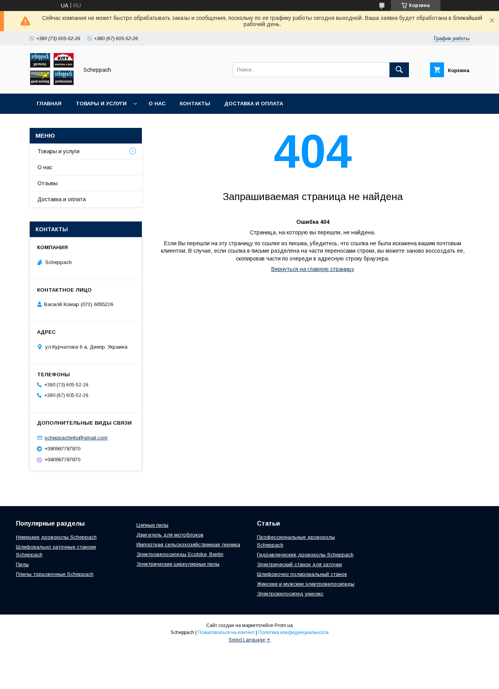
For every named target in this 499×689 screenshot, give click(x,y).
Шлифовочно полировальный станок (302, 574)
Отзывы (47, 183)
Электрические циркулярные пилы (177, 564)
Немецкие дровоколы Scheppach (56, 537)
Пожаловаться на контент (226, 632)
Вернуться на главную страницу (312, 269)
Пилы (22, 564)
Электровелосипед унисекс (290, 594)
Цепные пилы (152, 525)
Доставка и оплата (253, 103)
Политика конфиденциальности (293, 632)
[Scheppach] (52, 83)
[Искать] (399, 69)
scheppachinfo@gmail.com (76, 438)
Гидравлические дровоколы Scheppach (305, 555)
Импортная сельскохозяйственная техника (188, 544)
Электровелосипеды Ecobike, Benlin (179, 554)
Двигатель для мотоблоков (169, 535)
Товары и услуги (101, 103)
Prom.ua (283, 625)
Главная (49, 103)
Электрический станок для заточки (299, 564)
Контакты (195, 103)
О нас (157, 103)
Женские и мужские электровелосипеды (305, 584)
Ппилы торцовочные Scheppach (55, 574)
